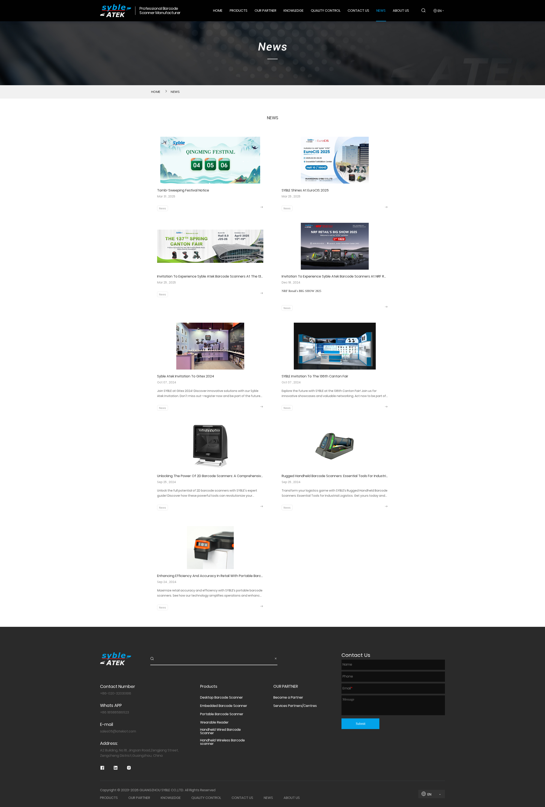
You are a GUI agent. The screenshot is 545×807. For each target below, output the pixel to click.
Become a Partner (288, 697)
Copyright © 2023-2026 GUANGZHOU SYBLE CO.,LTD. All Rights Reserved (157, 790)
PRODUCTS (238, 10)
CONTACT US (358, 10)
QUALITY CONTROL (325, 10)
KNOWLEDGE (294, 10)
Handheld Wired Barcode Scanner (220, 731)
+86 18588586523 (114, 712)
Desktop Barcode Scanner (221, 697)
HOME (217, 10)
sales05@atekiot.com (118, 731)
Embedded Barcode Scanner (223, 706)
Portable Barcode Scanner (221, 714)
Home (155, 91)
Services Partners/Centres (295, 706)
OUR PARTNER (265, 10)
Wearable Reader (214, 722)
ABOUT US (401, 10)
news (175, 91)
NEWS (381, 10)
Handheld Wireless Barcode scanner (222, 742)
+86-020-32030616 (115, 693)
